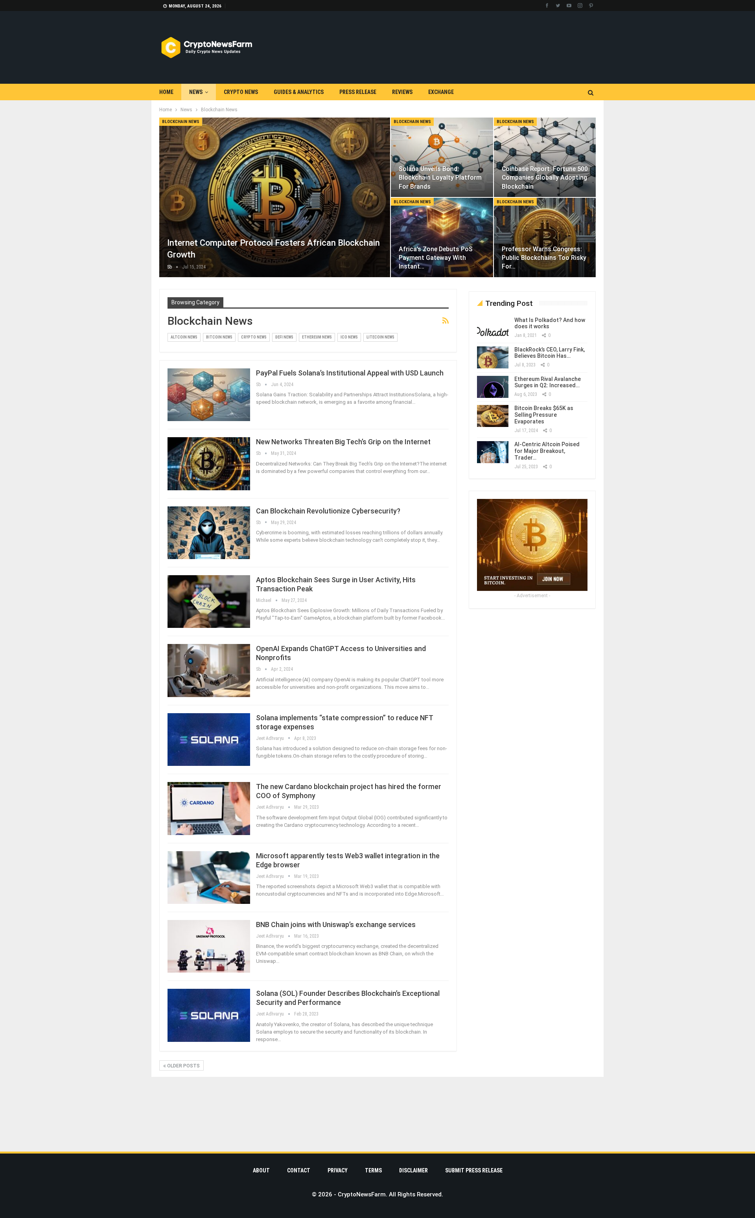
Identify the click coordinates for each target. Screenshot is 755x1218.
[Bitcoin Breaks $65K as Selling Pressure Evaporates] (492, 416)
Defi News (284, 337)
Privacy (338, 1170)
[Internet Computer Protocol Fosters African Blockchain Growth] (274, 197)
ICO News (349, 337)
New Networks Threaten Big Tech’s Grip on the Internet (343, 442)
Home (166, 92)
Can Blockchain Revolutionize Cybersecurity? (328, 511)
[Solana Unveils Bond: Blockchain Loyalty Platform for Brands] (442, 157)
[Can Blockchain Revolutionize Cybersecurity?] (209, 532)
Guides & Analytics (299, 92)
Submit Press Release (474, 1170)
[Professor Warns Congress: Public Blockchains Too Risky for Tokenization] (545, 237)
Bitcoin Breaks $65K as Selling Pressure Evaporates (543, 415)
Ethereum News (317, 337)
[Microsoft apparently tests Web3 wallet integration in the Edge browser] (209, 877)
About (261, 1170)
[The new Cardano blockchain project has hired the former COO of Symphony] (209, 808)
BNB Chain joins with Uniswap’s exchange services (336, 924)
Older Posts (183, 1066)
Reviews (402, 92)
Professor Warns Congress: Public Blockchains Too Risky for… (544, 257)
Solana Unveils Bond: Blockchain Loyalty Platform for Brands (440, 177)
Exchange (441, 92)
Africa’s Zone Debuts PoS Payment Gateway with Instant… (436, 257)
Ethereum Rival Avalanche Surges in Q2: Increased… (547, 382)
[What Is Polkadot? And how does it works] (492, 328)
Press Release (357, 92)
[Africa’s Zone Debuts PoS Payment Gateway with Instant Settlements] (442, 237)
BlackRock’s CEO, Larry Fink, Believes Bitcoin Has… (549, 352)
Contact (298, 1170)
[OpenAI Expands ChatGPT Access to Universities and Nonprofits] (209, 670)
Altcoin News (184, 337)
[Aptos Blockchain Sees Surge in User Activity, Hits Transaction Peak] (209, 601)
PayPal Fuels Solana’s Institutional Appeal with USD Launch (350, 373)
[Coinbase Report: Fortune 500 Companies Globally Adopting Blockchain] (545, 157)
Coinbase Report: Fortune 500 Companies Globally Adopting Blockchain (545, 177)
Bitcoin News (219, 337)
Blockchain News (180, 121)
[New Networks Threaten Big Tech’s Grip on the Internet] (209, 463)
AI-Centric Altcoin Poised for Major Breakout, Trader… (547, 451)
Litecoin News (380, 337)
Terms (373, 1170)
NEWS (196, 92)
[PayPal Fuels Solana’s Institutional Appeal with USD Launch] (209, 394)
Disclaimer (413, 1170)
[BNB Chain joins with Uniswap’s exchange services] (209, 946)
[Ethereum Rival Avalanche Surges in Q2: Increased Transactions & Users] (492, 387)
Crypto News (241, 92)
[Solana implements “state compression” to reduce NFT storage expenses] (209, 739)
